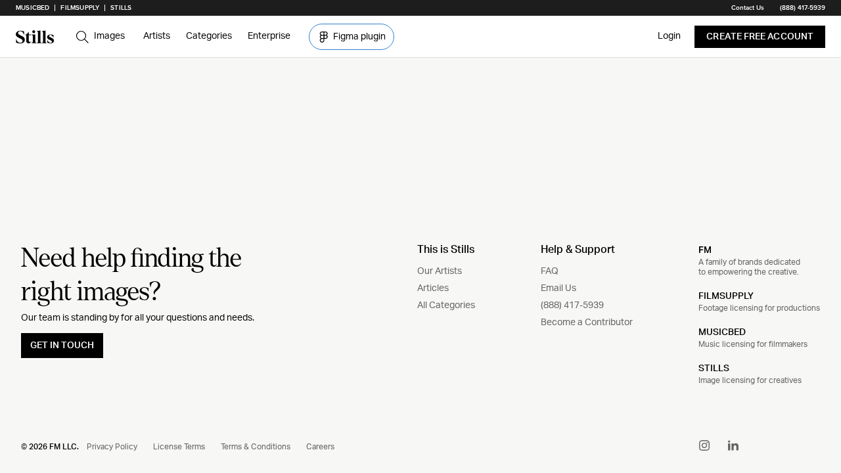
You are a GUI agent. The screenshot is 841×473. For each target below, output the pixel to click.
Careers (320, 447)
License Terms (179, 447)
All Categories (446, 305)
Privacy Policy (112, 447)
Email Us (558, 288)
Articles (433, 288)
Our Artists (439, 271)
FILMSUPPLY (726, 296)
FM (705, 250)
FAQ (549, 271)
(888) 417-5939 (802, 8)
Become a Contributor (587, 322)
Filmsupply (79, 8)
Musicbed (32, 8)
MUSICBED (722, 332)
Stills (120, 8)
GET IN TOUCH (62, 345)
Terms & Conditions (255, 447)
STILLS (713, 368)
